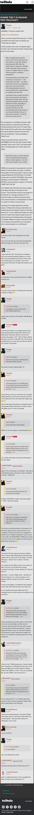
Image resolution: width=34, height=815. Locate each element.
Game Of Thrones (17, 27)
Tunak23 (9, 373)
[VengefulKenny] (3, 710)
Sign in (2, 785)
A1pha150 (9, 324)
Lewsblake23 (10, 249)
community (28, 801)
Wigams (9, 25)
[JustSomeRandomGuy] (3, 644)
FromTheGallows (12, 772)
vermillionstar (11, 271)
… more (14, 389)
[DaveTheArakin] (3, 230)
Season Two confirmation (9, 35)
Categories (28, 9)
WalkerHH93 (10, 285)
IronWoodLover (11, 547)
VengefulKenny (11, 709)
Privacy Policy (10, 812)
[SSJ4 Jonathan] (3, 728)
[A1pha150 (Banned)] (3, 325)
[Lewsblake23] (3, 250)
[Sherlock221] (5, 678)
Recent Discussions (9, 793)
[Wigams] (3, 26)
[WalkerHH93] (3, 286)
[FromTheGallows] (3, 773)
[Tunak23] (3, 374)
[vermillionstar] (3, 272)
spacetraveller (17, 466)
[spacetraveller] (6, 465)
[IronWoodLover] (3, 548)
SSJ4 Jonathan (11, 727)
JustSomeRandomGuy (13, 643)
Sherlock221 (15, 679)
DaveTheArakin (11, 229)
